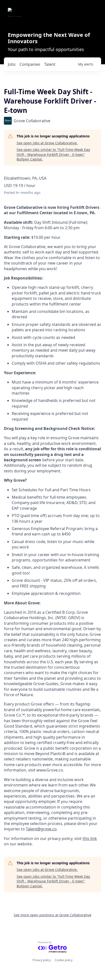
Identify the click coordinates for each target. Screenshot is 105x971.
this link (90, 838)
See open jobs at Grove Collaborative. (47, 143)
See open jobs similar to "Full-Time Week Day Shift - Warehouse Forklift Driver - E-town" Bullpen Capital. (53, 154)
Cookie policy (64, 960)
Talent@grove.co (41, 829)
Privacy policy (41, 960)
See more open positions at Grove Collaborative (52, 915)
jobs (12, 64)
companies (30, 64)
